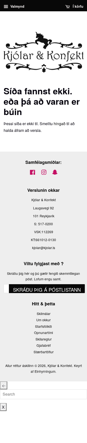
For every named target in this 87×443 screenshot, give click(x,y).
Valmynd (16, 6)
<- (3, 385)
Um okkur (43, 319)
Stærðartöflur (44, 351)
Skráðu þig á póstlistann (47, 289)
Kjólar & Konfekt (60, 365)
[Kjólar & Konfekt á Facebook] (32, 173)
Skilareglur (44, 339)
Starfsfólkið (43, 326)
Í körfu (77, 6)
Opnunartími (43, 332)
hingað (59, 123)
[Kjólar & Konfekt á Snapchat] (55, 173)
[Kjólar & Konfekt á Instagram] (43, 173)
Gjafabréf (43, 345)
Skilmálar (44, 313)
